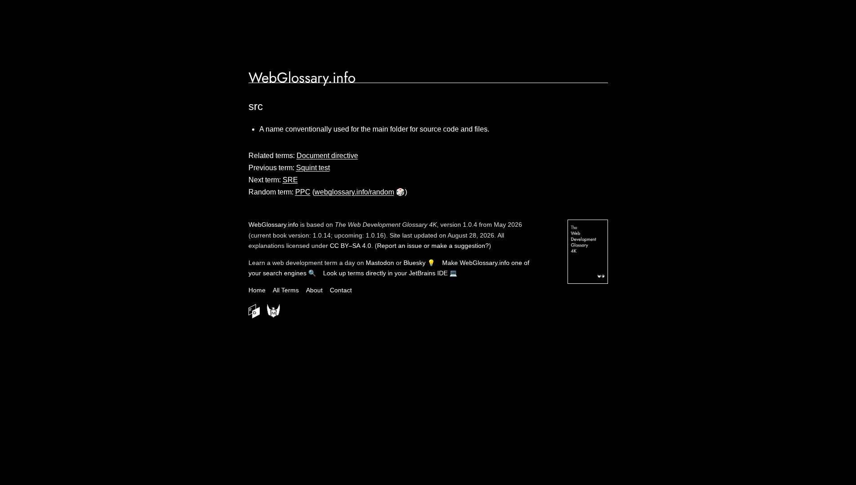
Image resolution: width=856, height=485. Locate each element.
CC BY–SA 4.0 (350, 245)
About (314, 290)
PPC (302, 192)
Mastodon (380, 262)
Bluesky (415, 262)
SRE (290, 180)
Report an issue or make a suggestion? (433, 245)
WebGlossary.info (301, 77)
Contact (341, 290)
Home (257, 290)
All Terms (286, 290)
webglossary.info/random (354, 192)
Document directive (327, 155)
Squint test (313, 168)
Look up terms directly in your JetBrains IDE (385, 273)
